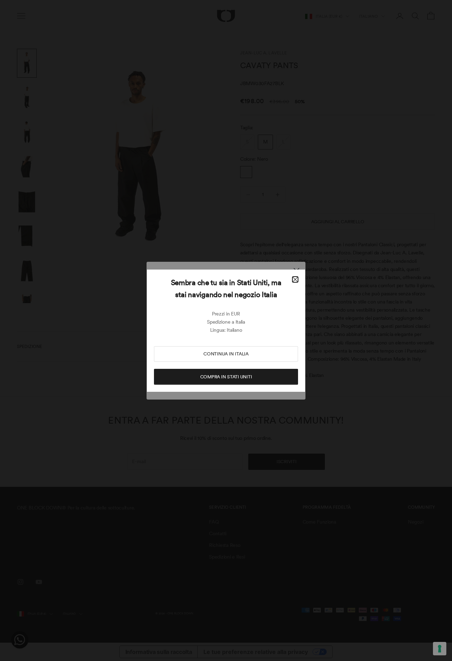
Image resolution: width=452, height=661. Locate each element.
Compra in (226, 376)
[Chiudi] (295, 279)
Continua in (226, 353)
